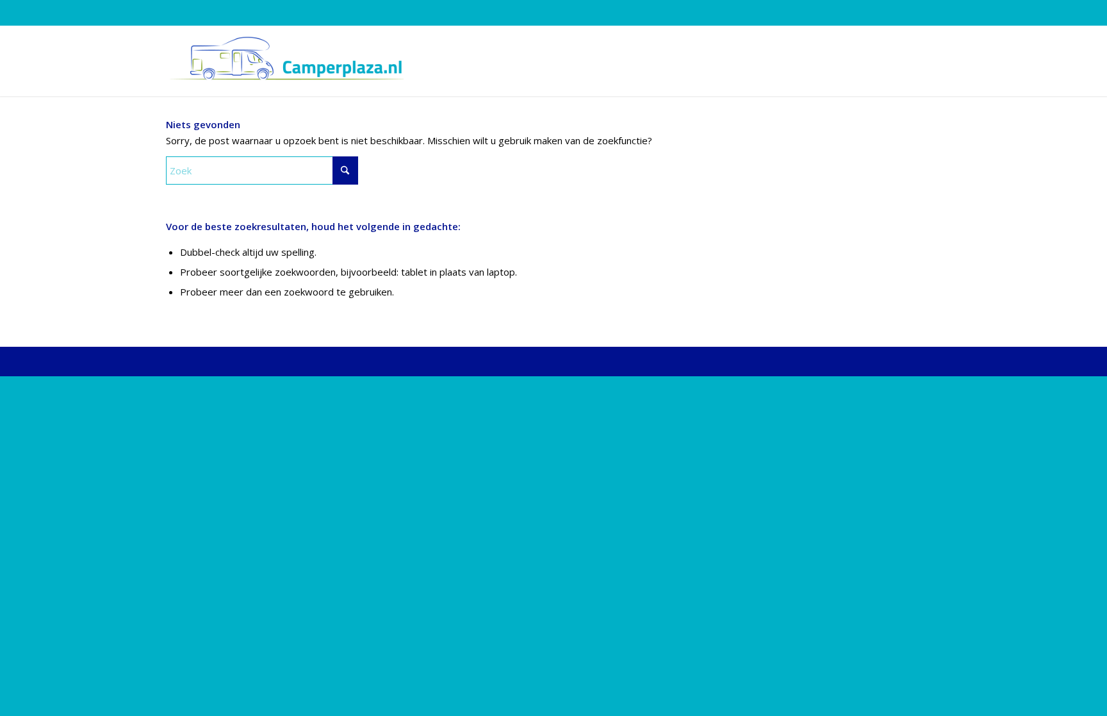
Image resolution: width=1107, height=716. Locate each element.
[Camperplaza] (285, 61)
